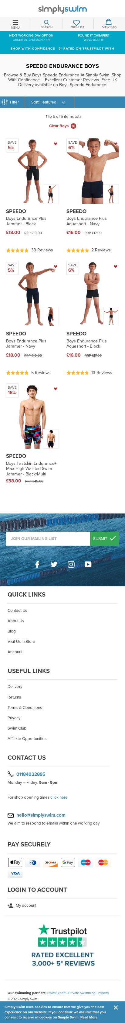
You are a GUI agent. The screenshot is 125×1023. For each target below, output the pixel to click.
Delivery (15, 686)
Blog (12, 631)
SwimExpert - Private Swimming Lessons (78, 993)
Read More (88, 1017)
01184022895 (30, 774)
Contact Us (17, 610)
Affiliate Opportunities (27, 738)
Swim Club (17, 728)
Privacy (14, 718)
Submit (100, 538)
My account (25, 905)
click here (59, 797)
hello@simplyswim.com (41, 815)
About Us (16, 620)
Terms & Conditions (25, 707)
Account (15, 652)
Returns (14, 697)
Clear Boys (59, 126)
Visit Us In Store (21, 641)
